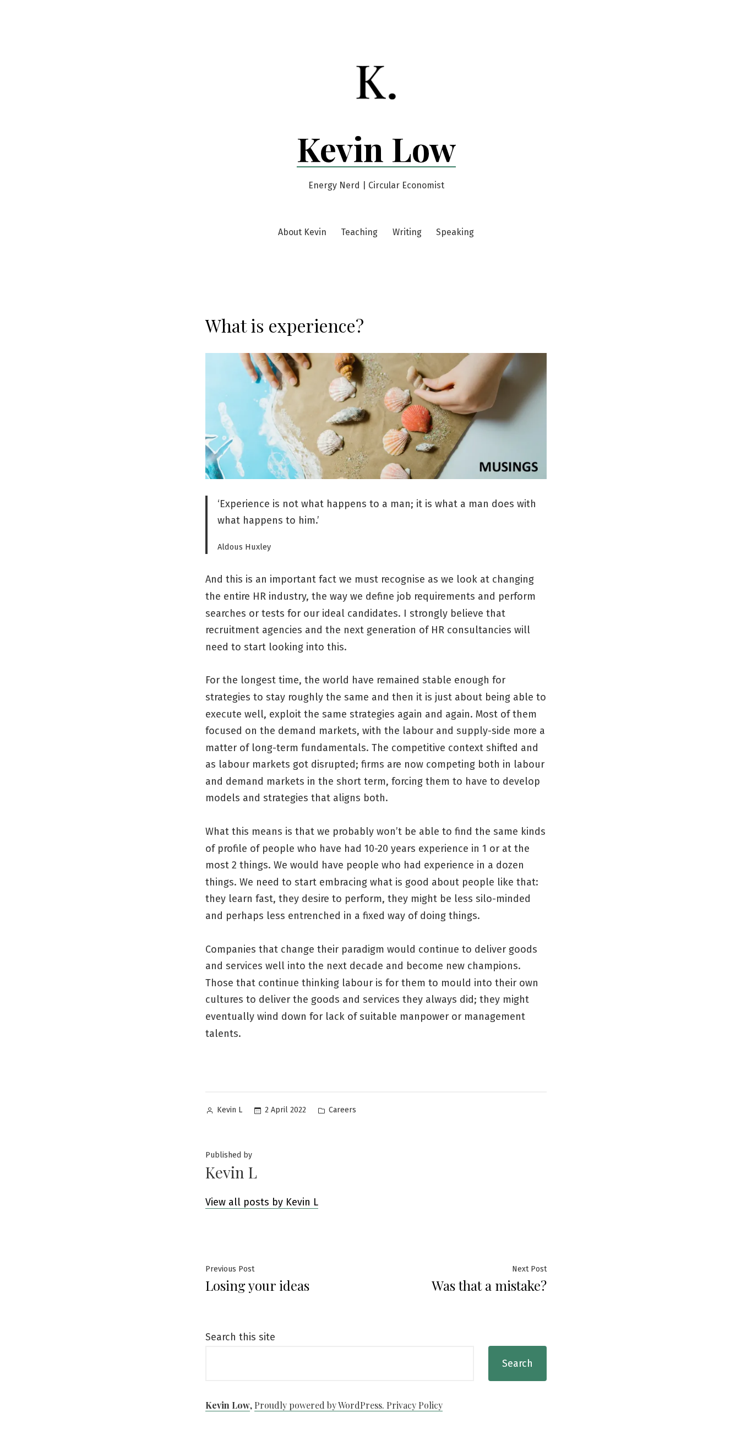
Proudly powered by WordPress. (320, 1405)
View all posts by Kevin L (261, 1202)
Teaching (359, 232)
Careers (342, 1110)
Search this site (240, 1337)
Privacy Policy (414, 1405)
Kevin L (229, 1110)
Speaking (455, 232)
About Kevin (302, 232)
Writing (407, 232)
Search (517, 1363)
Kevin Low (376, 148)
